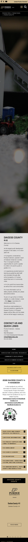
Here (9, 301)
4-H (14, 363)
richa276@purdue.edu (11, 337)
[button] (7, 536)
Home (14, 349)
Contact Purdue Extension (20, 2)
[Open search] (25, 7)
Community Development (14, 356)
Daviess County (16, 13)
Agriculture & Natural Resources (14, 353)
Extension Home (6, 13)
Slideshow (14, 370)
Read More (14, 524)
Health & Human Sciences (14, 360)
